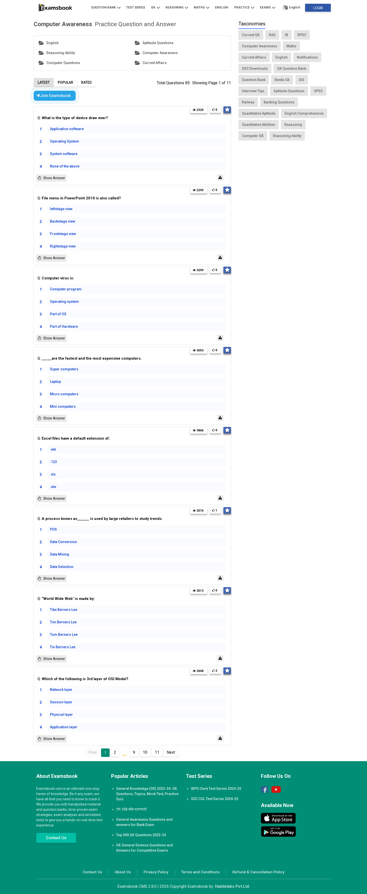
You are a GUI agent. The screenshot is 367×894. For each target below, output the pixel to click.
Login (318, 8)
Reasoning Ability (60, 53)
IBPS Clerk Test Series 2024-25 (216, 789)
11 (157, 752)
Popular (65, 82)
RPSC (301, 35)
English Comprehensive (304, 113)
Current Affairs (155, 63)
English (221, 7)
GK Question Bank (291, 69)
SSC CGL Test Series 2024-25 (214, 799)
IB (286, 35)
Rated (86, 82)
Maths (199, 7)
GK (153, 7)
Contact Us (56, 837)
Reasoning (175, 7)
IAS (301, 80)
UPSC (318, 91)
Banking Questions (279, 102)
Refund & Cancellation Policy (258, 872)
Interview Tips (253, 91)
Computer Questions (63, 63)
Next (171, 752)
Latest (44, 82)
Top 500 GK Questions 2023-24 (141, 835)
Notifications (307, 57)
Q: (72, 118)
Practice (242, 7)
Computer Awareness (160, 53)
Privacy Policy (156, 872)
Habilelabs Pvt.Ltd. (232, 886)
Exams (265, 7)
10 (145, 752)
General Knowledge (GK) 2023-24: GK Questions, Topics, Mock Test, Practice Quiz (147, 794)
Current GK (251, 35)
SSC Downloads (255, 69)
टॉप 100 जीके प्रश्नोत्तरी (131, 809)
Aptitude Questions (158, 43)
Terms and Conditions (200, 872)
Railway (248, 102)
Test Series (135, 7)
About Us (123, 872)
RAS (272, 35)
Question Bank (104, 7)
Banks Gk (282, 80)
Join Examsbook (55, 95)
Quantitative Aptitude (258, 113)
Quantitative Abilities (258, 125)
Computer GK (253, 136)
